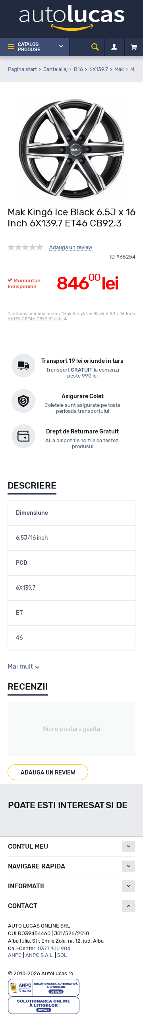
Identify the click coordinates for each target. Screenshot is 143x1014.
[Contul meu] (114, 47)
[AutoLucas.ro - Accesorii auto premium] (71, 18)
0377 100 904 (54, 948)
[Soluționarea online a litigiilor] (43, 1005)
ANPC (15, 955)
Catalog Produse (29, 47)
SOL (62, 955)
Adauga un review (70, 247)
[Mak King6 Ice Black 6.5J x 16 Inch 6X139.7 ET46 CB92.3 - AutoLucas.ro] (71, 149)
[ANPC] (43, 987)
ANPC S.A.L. (39, 955)
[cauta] (95, 47)
